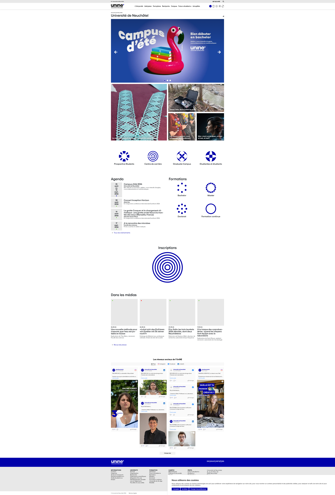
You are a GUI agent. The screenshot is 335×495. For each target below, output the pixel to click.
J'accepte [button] (176, 489)
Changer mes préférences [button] (198, 489)
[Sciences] (216, 6)
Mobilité (151, 482)
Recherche (166, 6)
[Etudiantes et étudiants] (211, 157)
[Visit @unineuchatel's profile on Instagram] (114, 370)
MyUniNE (217, 1)
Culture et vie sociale (175, 473)
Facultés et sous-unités (137, 482)
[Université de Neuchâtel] (117, 6)
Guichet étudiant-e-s (117, 476)
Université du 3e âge (155, 481)
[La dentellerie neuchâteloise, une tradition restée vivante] (139, 112)
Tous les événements (122, 233)
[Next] (219, 52)
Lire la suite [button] (115, 378)
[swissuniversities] (215, 461)
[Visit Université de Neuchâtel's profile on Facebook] (171, 370)
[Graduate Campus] (182, 157)
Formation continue (155, 479)
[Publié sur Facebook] (193, 370)
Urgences (114, 473)
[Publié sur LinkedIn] (164, 370)
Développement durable (138, 479)
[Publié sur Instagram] (135, 370)
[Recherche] (223, 1)
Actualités (196, 6)
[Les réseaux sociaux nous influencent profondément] (182, 126)
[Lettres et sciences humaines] (213, 6)
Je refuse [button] (184, 489)
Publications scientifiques (138, 476)
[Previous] (115, 52)
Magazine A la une (136, 478)
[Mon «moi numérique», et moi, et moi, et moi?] (210, 126)
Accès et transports (117, 475)
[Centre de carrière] (153, 157)
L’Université (139, 6)
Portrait (132, 471)
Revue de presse (120, 345)
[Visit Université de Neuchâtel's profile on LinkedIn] (143, 370)
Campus (174, 6)
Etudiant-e (191, 473)
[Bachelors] (182, 188)
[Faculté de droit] (219, 6)
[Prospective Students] (124, 157)
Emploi (113, 479)
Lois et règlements (136, 481)
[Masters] (211, 188)
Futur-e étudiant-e (184, 6)
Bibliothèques (173, 471)
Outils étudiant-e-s (117, 478)
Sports (171, 475)
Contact (113, 471)
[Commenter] (116, 429)
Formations (157, 6)
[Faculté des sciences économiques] (222, 6)
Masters (151, 476)
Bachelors (152, 475)
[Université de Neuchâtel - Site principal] (117, 462)
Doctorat (152, 478)
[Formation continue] (211, 209)
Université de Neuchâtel (118, 1)
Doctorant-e (191, 475)
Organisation (134, 473)
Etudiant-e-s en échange (167, 264)
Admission (148, 6)
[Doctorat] (182, 209)
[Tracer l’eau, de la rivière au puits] (196, 98)
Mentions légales (133, 493)
